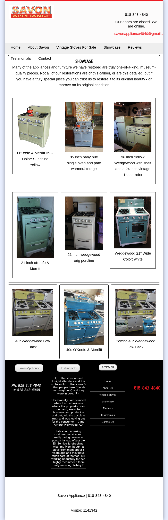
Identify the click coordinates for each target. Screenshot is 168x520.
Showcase (111, 47)
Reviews (135, 47)
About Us (108, 388)
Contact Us (108, 422)
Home (107, 381)
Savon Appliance (29, 368)
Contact (44, 58)
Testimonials (21, 58)
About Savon (38, 47)
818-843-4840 (147, 388)
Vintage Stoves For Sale (76, 47)
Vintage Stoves (107, 394)
